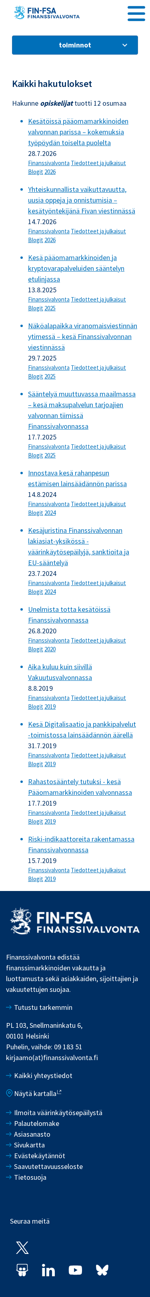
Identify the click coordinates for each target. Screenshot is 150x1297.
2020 (50, 649)
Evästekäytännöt (39, 1155)
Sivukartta (29, 1144)
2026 (50, 171)
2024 (50, 512)
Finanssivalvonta (49, 163)
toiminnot (75, 44)
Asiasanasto (32, 1134)
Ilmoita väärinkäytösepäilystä (58, 1112)
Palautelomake (36, 1123)
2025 (50, 308)
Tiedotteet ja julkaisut (98, 163)
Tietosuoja (30, 1177)
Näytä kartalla (35, 1093)
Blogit (35, 171)
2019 (50, 706)
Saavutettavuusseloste (48, 1166)
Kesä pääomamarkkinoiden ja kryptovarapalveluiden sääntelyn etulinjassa (76, 268)
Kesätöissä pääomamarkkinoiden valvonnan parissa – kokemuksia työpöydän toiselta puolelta (78, 131)
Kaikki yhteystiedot (43, 1075)
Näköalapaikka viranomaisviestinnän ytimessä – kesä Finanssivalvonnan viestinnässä (82, 336)
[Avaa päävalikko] (136, 12)
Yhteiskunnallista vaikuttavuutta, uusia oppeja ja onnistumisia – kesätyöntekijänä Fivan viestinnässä (81, 200)
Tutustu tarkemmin (43, 1007)
